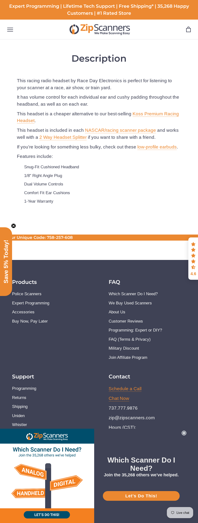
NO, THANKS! (99, 319)
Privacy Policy (49, 286)
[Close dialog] (165, 197)
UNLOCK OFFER (99, 302)
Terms (70, 286)
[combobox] (49, 257)
